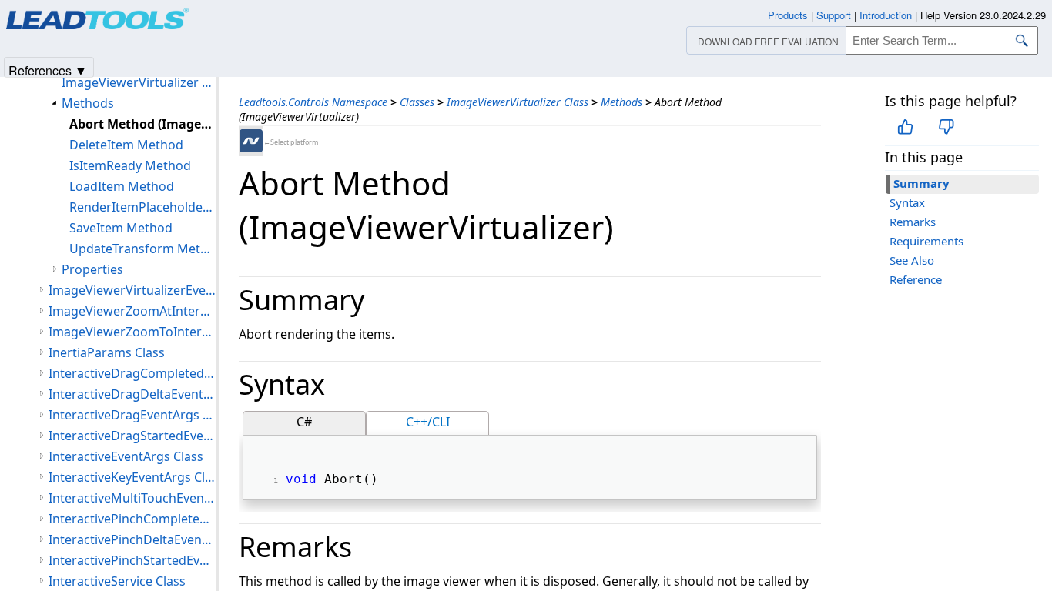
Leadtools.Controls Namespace (313, 102)
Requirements (926, 241)
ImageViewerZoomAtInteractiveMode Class (132, 310)
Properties (92, 269)
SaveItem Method (121, 227)
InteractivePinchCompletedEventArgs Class (132, 518)
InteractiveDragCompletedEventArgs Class (132, 373)
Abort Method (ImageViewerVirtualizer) (142, 123)
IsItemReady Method (130, 165)
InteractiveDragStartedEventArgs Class (132, 435)
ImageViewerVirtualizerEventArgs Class (132, 290)
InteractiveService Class (117, 581)
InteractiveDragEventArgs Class (132, 414)
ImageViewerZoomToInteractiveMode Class (132, 331)
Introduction (885, 15)
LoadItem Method (121, 186)
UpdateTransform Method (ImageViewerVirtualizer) (142, 248)
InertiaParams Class (107, 352)
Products (788, 15)
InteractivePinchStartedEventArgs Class (132, 560)
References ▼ (47, 70)
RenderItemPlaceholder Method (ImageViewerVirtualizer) (142, 207)
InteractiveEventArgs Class (126, 456)
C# (304, 421)
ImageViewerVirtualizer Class (517, 102)
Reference (916, 279)
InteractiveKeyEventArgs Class (132, 477)
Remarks (913, 221)
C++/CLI (428, 421)
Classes (417, 102)
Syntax (907, 202)
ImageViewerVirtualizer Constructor (139, 82)
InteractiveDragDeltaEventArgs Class (132, 394)
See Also (912, 260)
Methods (621, 102)
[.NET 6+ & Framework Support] (251, 140)
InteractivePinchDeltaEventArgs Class (132, 539)
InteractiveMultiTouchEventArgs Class (132, 497)
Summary (921, 183)
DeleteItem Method (126, 144)
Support (833, 15)
